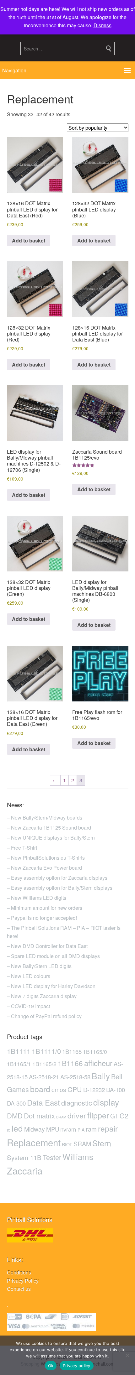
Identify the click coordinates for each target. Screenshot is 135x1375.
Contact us (19, 1288)
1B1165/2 (44, 1064)
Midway (34, 1129)
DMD (15, 1115)
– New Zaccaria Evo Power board (44, 867)
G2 (124, 1115)
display (106, 1102)
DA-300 (16, 1103)
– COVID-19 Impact (28, 1006)
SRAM (82, 1143)
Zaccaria (24, 1170)
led (17, 1128)
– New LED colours (28, 976)
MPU (52, 1129)
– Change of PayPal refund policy (44, 1016)
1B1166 (70, 1063)
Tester (52, 1157)
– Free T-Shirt (22, 847)
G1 (114, 1116)
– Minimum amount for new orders (44, 907)
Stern (101, 1142)
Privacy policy (76, 1365)
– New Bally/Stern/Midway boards (44, 817)
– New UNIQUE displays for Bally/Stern (51, 837)
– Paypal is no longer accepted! (42, 917)
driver (77, 1115)
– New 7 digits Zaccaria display (42, 996)
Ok (51, 1365)
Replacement (34, 1142)
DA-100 (115, 1090)
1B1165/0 (95, 1051)
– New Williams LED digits (36, 897)
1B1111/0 (46, 1051)
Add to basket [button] (28, 240)
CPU (75, 1089)
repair (108, 1128)
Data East (43, 1102)
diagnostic (76, 1102)
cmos (58, 1089)
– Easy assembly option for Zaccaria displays (57, 877)
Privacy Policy (23, 1280)
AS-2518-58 (75, 1077)
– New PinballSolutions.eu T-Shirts (46, 857)
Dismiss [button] (102, 25)
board (40, 1088)
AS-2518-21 (44, 1077)
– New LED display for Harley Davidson (51, 986)
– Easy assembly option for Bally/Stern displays (59, 887)
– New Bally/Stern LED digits (39, 966)
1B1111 (18, 1051)
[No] (127, 1355)
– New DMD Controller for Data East (47, 946)
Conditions (19, 1272)
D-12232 (94, 1090)
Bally (101, 1075)
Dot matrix (39, 1115)
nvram (68, 1129)
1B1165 (72, 1051)
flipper (98, 1115)
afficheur (98, 1062)
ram (91, 1128)
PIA (81, 1130)
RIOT (67, 1144)
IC (8, 1130)
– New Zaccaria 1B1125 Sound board (49, 827)
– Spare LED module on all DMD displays (53, 956)
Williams (77, 1156)
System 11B (24, 1157)
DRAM (61, 1117)
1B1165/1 (19, 1064)
